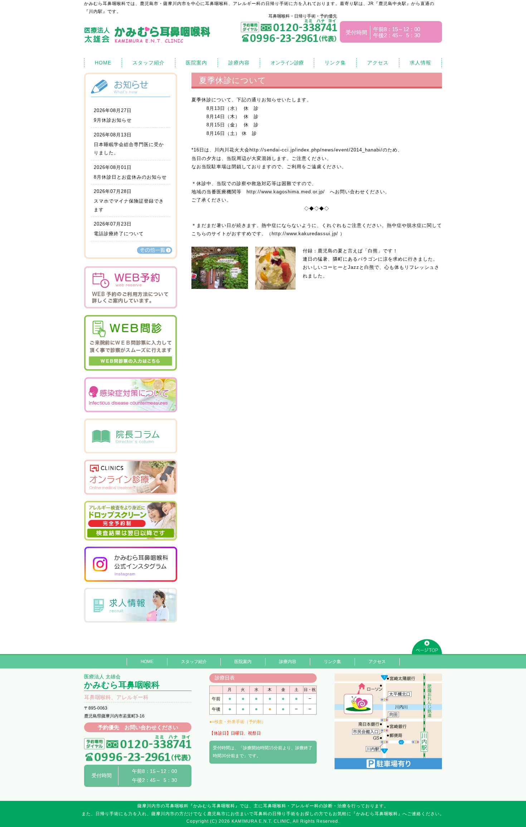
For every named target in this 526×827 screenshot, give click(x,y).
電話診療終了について (119, 233)
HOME (103, 63)
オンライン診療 (287, 63)
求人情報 (420, 63)
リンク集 (335, 63)
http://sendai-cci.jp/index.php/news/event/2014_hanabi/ (316, 150)
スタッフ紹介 (148, 63)
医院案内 (196, 63)
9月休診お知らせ (113, 120)
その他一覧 (154, 250)
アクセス (378, 63)
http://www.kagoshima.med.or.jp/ (286, 191)
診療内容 (239, 63)
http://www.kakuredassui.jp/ (305, 233)
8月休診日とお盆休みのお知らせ (130, 177)
